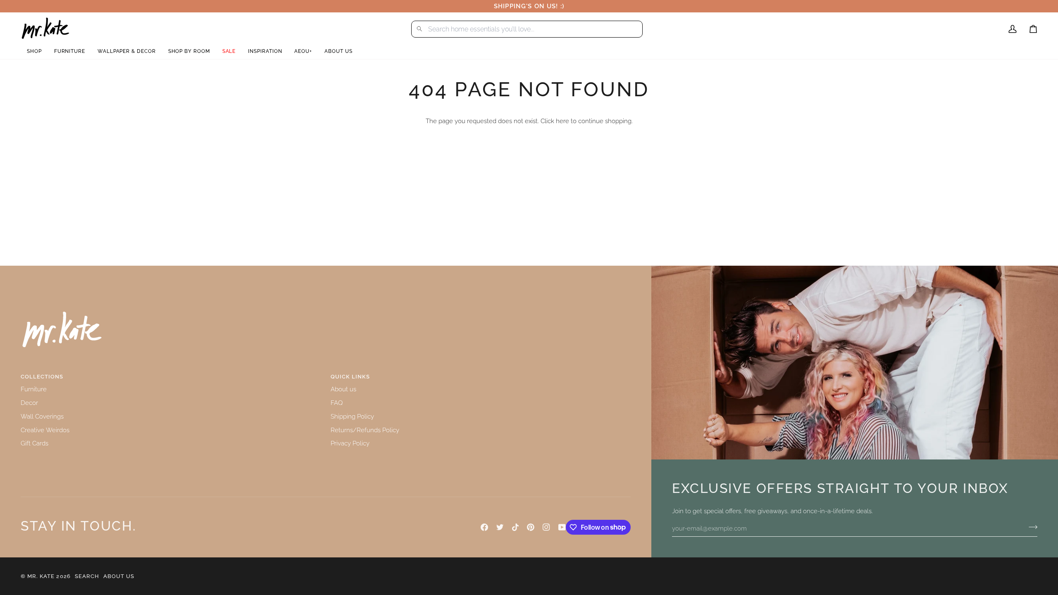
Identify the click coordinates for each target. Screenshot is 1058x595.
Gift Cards (34, 443)
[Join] (1030, 527)
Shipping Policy (352, 416)
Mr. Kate (41, 576)
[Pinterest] (530, 527)
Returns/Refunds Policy (365, 429)
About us (343, 389)
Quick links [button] (350, 377)
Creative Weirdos (45, 429)
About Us (118, 576)
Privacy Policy (350, 443)
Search (87, 576)
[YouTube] (562, 527)
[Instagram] (546, 527)
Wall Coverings (42, 416)
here (562, 120)
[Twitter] (500, 527)
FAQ (337, 402)
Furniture (34, 389)
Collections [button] (42, 377)
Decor (29, 402)
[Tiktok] (515, 527)
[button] (34, 51)
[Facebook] (484, 527)
